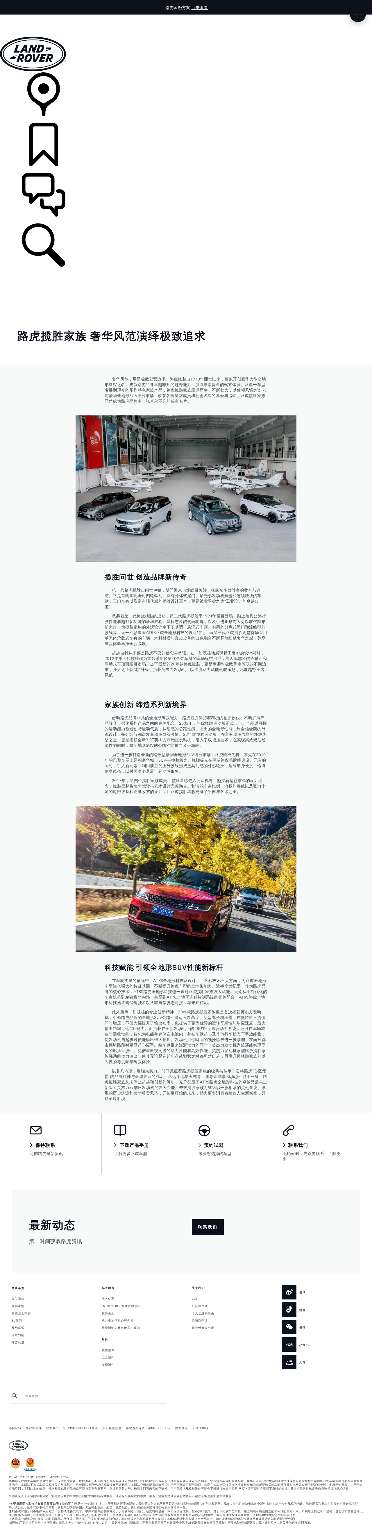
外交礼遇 (18, 1342)
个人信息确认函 (203, 1313)
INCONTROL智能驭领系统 (121, 1305)
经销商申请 (200, 1320)
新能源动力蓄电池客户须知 (121, 1327)
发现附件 (108, 1364)
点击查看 (199, 7)
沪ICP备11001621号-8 (80, 1427)
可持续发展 (200, 1305)
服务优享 (108, 1298)
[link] (186, 97)
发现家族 (18, 1305)
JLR (194, 1298)
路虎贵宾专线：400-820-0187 (148, 1427)
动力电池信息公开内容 (118, 1320)
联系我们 (52, 1427)
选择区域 (15, 1427)
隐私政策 (181, 1427)
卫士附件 (108, 1357)
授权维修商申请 (203, 1327)
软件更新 (108, 1313)
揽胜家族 (18, 1298)
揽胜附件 (108, 1349)
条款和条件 (34, 1427)
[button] (186, 17)
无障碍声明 (200, 1427)
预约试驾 (18, 1327)
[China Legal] (30, 1469)
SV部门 (17, 1320)
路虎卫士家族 (21, 1313)
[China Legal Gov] (15, 1469)
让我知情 (18, 1334)
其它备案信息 (111, 1427)
